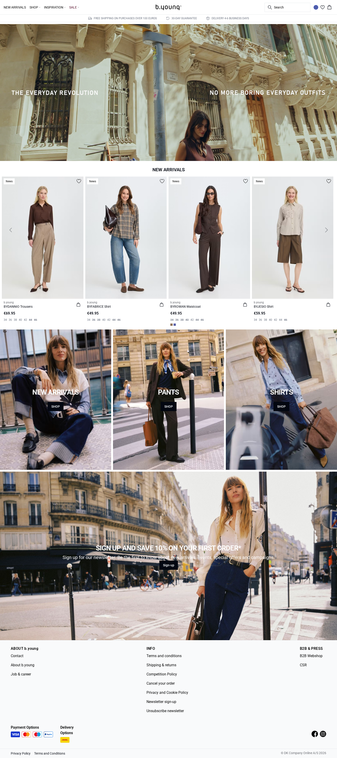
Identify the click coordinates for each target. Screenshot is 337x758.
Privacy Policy (20, 753)
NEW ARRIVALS (15, 7)
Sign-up (168, 565)
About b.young (22, 665)
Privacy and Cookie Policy (167, 692)
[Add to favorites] (79, 181)
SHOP (55, 406)
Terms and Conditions (49, 753)
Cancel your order (160, 683)
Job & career (21, 674)
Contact (17, 656)
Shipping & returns (161, 665)
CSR (303, 665)
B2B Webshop (311, 656)
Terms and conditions (164, 656)
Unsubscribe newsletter (165, 711)
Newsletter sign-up (161, 702)
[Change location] (316, 7)
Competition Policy (161, 674)
